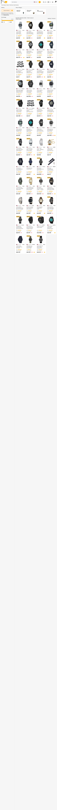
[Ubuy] (5, 2)
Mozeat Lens (33, 108)
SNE (44, 30)
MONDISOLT (33, 69)
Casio (23, 30)
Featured (53, 18)
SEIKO (44, 186)
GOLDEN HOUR (43, 127)
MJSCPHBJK (33, 127)
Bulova (44, 166)
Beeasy (23, 88)
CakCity (53, 225)
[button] (45, 2)
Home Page (3, 5)
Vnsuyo (23, 69)
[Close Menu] (1, 2)
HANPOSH (33, 49)
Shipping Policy (6, 14)
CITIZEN (54, 127)
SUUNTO (43, 225)
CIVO (34, 225)
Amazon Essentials (33, 205)
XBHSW (54, 166)
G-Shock (43, 69)
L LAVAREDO (43, 49)
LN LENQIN (43, 108)
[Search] (40, 2)
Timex (34, 166)
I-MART (54, 147)
